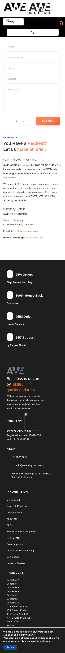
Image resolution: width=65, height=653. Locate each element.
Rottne (11, 625)
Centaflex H (13, 584)
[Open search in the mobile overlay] (32, 32)
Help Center (13, 538)
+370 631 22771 (36, 237)
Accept (10, 647)
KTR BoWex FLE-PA (17, 606)
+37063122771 (20, 457)
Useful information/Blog (20, 550)
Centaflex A (13, 580)
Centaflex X (13, 591)
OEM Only (23, 316)
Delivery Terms (15, 512)
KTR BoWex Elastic (17, 610)
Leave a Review (16, 563)
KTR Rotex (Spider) (17, 614)
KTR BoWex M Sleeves (19, 618)
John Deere (13, 621)
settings (45, 641)
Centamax (12, 599)
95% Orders (24, 274)
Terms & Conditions (18, 506)
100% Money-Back (29, 295)
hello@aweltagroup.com (24, 231)
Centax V (12, 595)
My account (13, 500)
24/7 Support (25, 337)
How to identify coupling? (21, 531)
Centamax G (13, 603)
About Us (12, 519)
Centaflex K (13, 587)
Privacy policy (15, 544)
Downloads (13, 557)
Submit (47, 120)
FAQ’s (10, 525)
